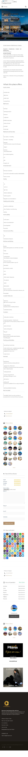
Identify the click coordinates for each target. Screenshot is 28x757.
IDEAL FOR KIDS (5, 23)
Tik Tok (7, 747)
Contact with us (14, 616)
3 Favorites (6, 29)
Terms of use (4, 727)
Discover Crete (5, 725)
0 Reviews (12, 27)
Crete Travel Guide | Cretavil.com (9, 2)
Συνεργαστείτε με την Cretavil (8, 729)
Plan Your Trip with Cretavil (7, 720)
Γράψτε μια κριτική (7, 35)
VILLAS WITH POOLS (10, 24)
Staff (4, 479)
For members (4, 722)
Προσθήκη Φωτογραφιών (8, 31)
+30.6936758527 (9, 413)
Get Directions (9, 415)
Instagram (4, 747)
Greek (5, 0)
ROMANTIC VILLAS (13, 23)
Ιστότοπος (5, 516)
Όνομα (5, 505)
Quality (5, 483)
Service (5, 481)
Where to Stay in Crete (6, 718)
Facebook (2, 747)
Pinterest (10, 747)
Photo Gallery (9, 423)
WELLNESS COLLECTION (20, 24)
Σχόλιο (5, 491)
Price (4, 485)
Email (4, 511)
